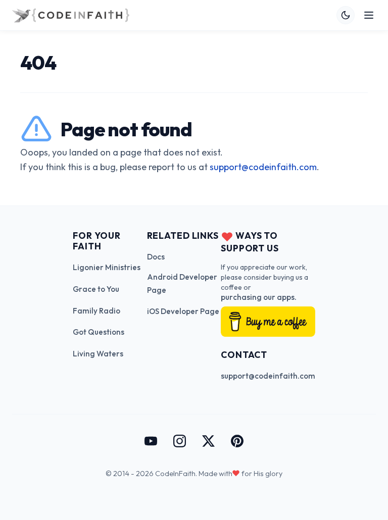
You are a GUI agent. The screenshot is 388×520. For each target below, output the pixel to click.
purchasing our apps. (259, 297)
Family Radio (96, 311)
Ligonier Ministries (106, 267)
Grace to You (96, 289)
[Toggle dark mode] (345, 15)
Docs (156, 257)
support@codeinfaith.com (263, 167)
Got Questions (98, 332)
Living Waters (98, 353)
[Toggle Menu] (369, 15)
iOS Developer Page (183, 311)
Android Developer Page (182, 283)
